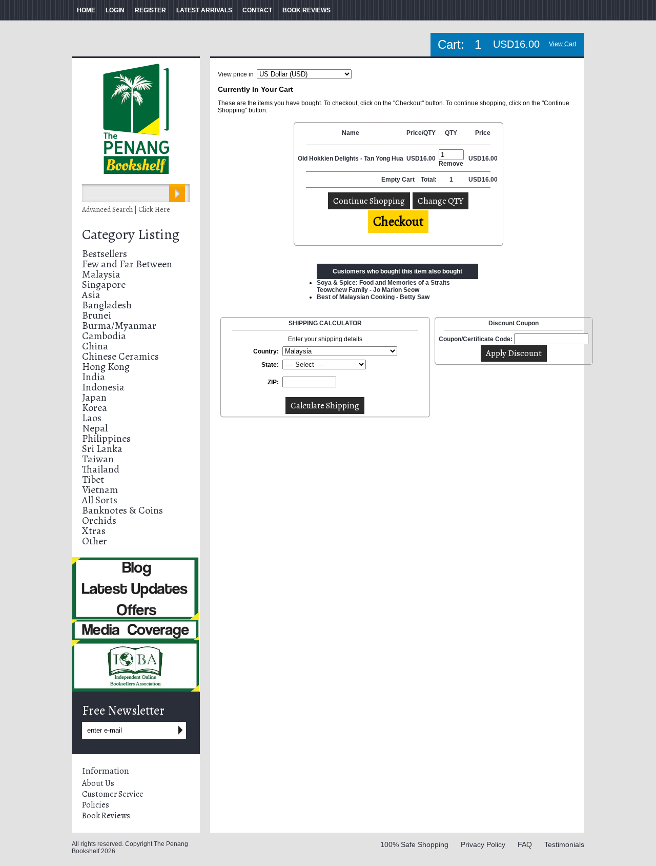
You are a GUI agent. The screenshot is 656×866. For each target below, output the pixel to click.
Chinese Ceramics (120, 356)
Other (94, 541)
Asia (91, 295)
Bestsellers (104, 254)
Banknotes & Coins (122, 510)
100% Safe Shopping (414, 844)
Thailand (100, 469)
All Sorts (99, 500)
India (93, 377)
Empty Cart (398, 179)
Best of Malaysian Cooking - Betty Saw (373, 297)
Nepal (95, 428)
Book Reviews (106, 815)
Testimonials (564, 844)
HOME (86, 10)
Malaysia (101, 274)
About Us (98, 783)
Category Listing (130, 234)
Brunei (96, 315)
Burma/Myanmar (119, 325)
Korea (94, 408)
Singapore (104, 284)
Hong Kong (106, 366)
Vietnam (100, 490)
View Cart (562, 44)
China (95, 346)
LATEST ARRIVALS (204, 10)
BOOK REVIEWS (306, 10)
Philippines (106, 438)
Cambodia (104, 336)
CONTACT (257, 10)
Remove (451, 163)
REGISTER (150, 10)
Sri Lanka (102, 449)
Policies (95, 805)
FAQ (525, 844)
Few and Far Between (127, 264)
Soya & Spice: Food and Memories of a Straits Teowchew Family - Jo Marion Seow (383, 286)
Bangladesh (107, 305)
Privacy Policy (483, 844)
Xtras (94, 531)
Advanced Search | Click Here (126, 209)
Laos (91, 418)
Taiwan (98, 459)
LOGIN (115, 10)
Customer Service (113, 794)
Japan (94, 397)
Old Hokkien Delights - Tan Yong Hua (350, 158)
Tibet (93, 479)
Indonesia (103, 387)
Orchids (99, 520)
